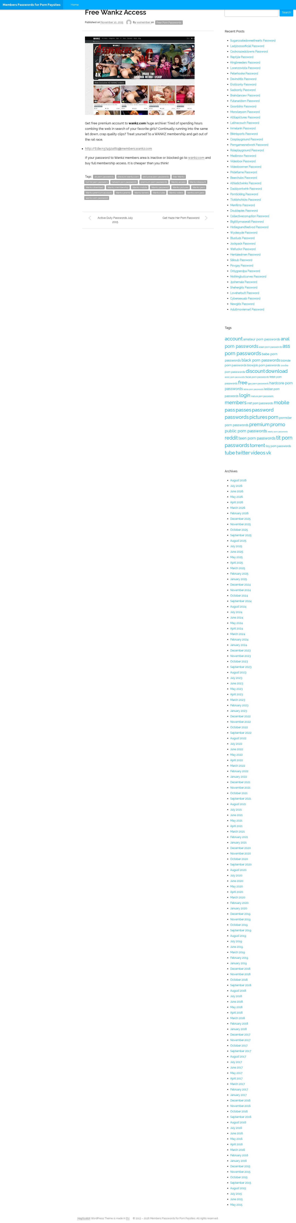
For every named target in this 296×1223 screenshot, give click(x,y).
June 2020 (236, 881)
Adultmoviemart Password (247, 309)
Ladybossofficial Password (247, 46)
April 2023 (236, 694)
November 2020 (240, 853)
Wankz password (160, 187)
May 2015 (236, 1204)
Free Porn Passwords (169, 22)
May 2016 (236, 1139)
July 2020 (236, 875)
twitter (243, 453)
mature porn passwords (262, 396)
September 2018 (240, 985)
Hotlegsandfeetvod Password (249, 227)
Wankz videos (176, 192)
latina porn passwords (253, 389)
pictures (258, 417)
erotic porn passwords (235, 377)
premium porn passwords (154, 182)
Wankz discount (198, 182)
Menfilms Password (242, 205)
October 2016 (239, 1111)
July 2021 (236, 809)
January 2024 (238, 645)
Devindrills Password (243, 79)
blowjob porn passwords (263, 365)
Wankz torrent (141, 192)
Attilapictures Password (245, 117)
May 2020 (236, 886)
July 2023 (236, 678)
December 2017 (240, 1034)
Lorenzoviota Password (245, 68)
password (263, 410)
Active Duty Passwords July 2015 (115, 220)
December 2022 (240, 716)
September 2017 (240, 1051)
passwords (237, 417)
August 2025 (238, 540)
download (277, 371)
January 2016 (238, 1160)
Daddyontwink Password (246, 188)
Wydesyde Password (243, 232)
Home (75, 4)
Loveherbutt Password (244, 293)
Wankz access (178, 182)
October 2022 (239, 727)
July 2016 (236, 1128)
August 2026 (238, 480)
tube (230, 453)
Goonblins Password (243, 106)
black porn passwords (261, 360)
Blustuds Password (242, 238)
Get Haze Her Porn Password (181, 217)
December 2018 (240, 968)
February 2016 (239, 1155)
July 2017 (236, 1062)
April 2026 (236, 502)
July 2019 (236, 941)
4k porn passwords (104, 176)
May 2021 (236, 820)
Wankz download (94, 187)
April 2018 (236, 1012)
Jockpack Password (242, 243)
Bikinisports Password (244, 133)
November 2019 (240, 919)
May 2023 (236, 689)
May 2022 (236, 754)
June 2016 (236, 1133)
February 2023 (239, 705)
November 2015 (240, 1171)
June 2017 (236, 1067)
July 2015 (236, 1193)
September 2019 (240, 930)
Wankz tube (159, 192)
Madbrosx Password (243, 155)
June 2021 (236, 815)
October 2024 (239, 595)
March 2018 (237, 1018)
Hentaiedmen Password (245, 254)
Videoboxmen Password (245, 166)
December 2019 (240, 914)
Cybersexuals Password (245, 298)
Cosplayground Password (246, 139)
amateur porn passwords (261, 339)
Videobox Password (243, 161)
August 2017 (238, 1056)
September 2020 (241, 864)
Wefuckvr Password (243, 249)
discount (255, 371)
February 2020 (239, 903)
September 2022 (240, 732)
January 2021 (238, 842)
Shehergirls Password (243, 287)
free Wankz (178, 176)
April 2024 (236, 628)
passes (243, 410)
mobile (281, 402)
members (235, 402)
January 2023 (238, 711)
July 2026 (236, 486)
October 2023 (239, 661)
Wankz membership (117, 187)
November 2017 (240, 1040)
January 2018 (238, 1029)
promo (277, 424)
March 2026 (237, 507)
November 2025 (240, 524)
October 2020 (239, 859)
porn (273, 417)
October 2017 (239, 1045)
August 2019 (238, 935)
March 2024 (237, 634)
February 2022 (239, 771)
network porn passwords (124, 182)
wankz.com (196, 157)
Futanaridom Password (245, 101)
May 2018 (236, 1007)
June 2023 (236, 683)
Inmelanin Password (243, 128)
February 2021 (239, 837)
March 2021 (237, 831)
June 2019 (236, 946)
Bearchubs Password (243, 177)
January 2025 (238, 579)
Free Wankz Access (115, 12)
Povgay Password (241, 265)
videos (258, 453)
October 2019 (239, 925)
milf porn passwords (260, 403)
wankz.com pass (195, 192)
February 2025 (239, 573)
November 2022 (240, 721)
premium (259, 424)
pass (230, 410)
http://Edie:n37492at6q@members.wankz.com (118, 148)
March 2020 (237, 897)
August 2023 (238, 672)
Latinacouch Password (244, 122)
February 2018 (239, 1023)
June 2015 (236, 1199)
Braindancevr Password (245, 95)
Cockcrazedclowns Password (249, 51)
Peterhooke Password (244, 73)
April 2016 (236, 1144)
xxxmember (144, 22)
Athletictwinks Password (245, 183)
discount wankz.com (128, 176)
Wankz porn (199, 187)
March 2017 (237, 1084)
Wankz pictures (180, 187)
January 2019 (238, 963)
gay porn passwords (258, 383)
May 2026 (236, 496)
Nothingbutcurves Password (248, 276)
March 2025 (237, 568)
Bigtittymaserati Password (247, 221)
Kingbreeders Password (245, 62)
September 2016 (240, 1117)
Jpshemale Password (243, 282)
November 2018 (240, 974)
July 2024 (236, 612)
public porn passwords (246, 431)
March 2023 (237, 700)
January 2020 (238, 908)
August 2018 (238, 990)
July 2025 (236, 546)
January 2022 (238, 776)
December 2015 (240, 1166)
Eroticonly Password (243, 84)
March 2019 (237, 952)
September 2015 (240, 1182)
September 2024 (241, 601)
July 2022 (236, 743)
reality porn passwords (278, 432)
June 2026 (236, 491)
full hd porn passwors (97, 182)
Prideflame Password (243, 172)
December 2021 (240, 782)
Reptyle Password (241, 57)
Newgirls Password (242, 304)
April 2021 (236, 826)
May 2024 (236, 623)
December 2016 (240, 1100)
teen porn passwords (256, 438)
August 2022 (238, 738)
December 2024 (240, 584)
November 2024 (240, 590)
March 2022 (237, 765)
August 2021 (238, 804)
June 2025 (236, 551)
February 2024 (239, 639)
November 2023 (240, 656)
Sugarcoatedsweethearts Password (252, 40)
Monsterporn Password (245, 112)
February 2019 (239, 957)
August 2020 (238, 870)
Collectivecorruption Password (249, 216)
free (242, 382)
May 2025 (236, 557)
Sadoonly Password (243, 90)
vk (268, 453)
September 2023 (240, 667)
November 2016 (240, 1106)
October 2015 (239, 1177)
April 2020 (236, 892)
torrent (257, 445)
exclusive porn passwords (156, 176)
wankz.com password (97, 198)
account (234, 339)
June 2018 (236, 1001)
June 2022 (236, 749)
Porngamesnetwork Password (249, 144)
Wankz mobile (139, 187)
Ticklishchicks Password (245, 199)
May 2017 (236, 1073)
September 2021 (240, 798)
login (244, 395)
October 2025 (239, 529)
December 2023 (240, 650)
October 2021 (239, 793)
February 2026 (239, 513)
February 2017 (239, 1089)
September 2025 (240, 535)
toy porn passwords (278, 446)
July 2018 (236, 996)
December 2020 (240, 848)
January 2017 (238, 1095)
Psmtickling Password (244, 194)
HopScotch (84, 1218)
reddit (231, 438)
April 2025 (236, 562)
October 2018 (239, 979)
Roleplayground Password (247, 150)
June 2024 (236, 617)
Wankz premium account (99, 192)
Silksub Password (241, 260)
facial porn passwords (257, 377)
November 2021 (240, 787)
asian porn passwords (270, 347)
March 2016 (237, 1149)
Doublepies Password (244, 210)
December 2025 (240, 518)
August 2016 (238, 1122)
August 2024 (238, 606)
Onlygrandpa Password (245, 271)
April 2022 (236, 760)
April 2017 (236, 1078)
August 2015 (238, 1188)
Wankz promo (123, 192)
